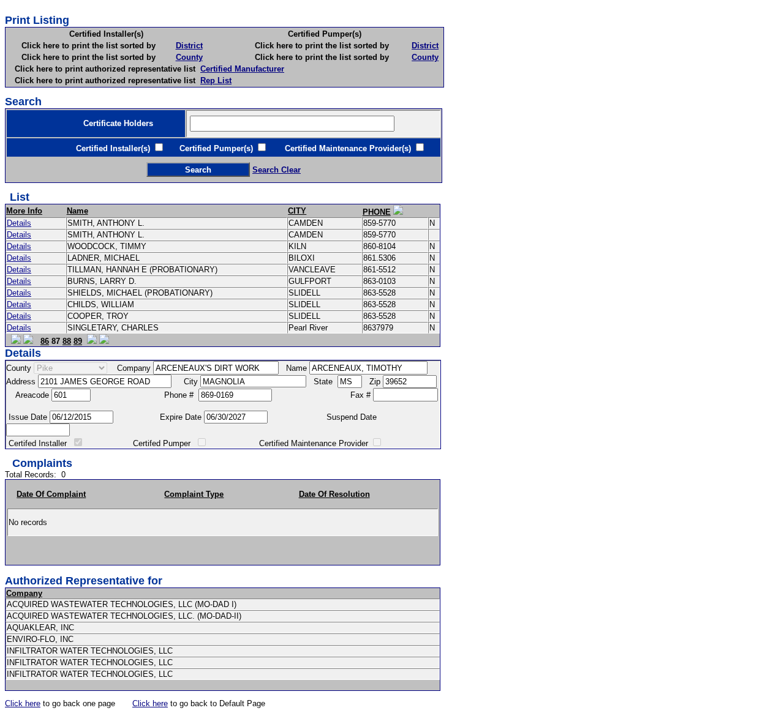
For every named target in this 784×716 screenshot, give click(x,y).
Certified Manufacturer (242, 68)
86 (44, 341)
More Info (24, 210)
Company (24, 593)
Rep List (216, 80)
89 (78, 341)
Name (77, 210)
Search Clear (276, 169)
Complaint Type (194, 494)
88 (66, 341)
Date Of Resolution (334, 494)
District (189, 45)
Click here (22, 703)
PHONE (377, 212)
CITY (297, 210)
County (189, 57)
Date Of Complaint (51, 494)
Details (19, 223)
